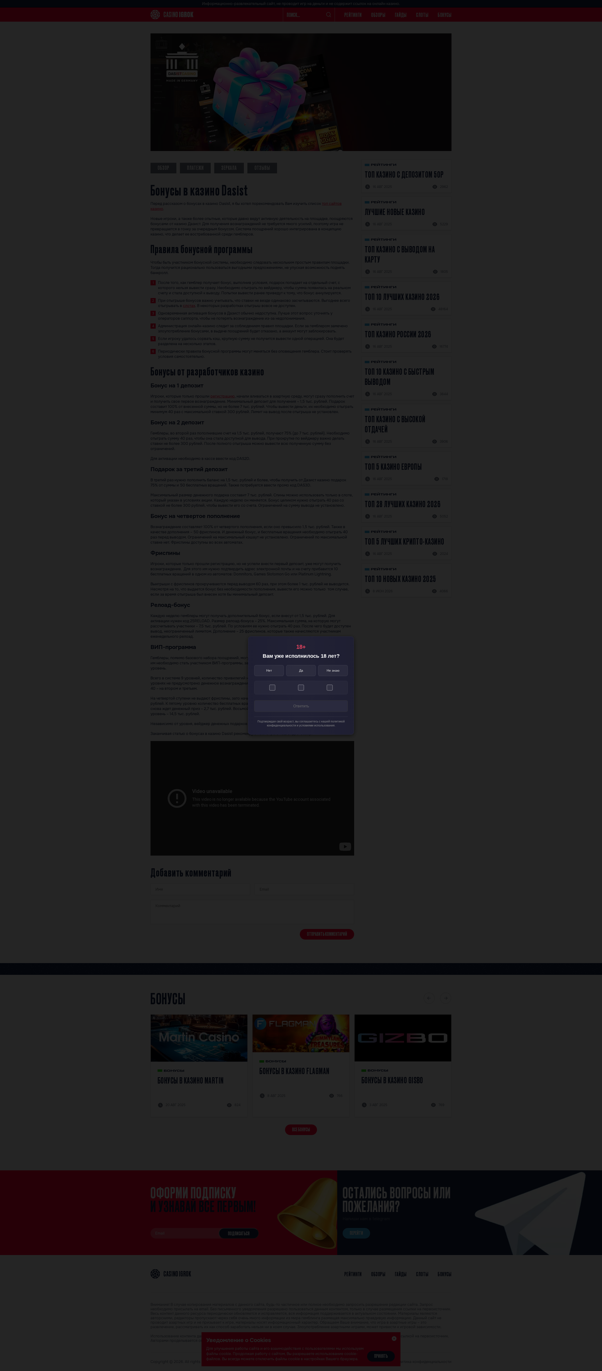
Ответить (301, 706)
